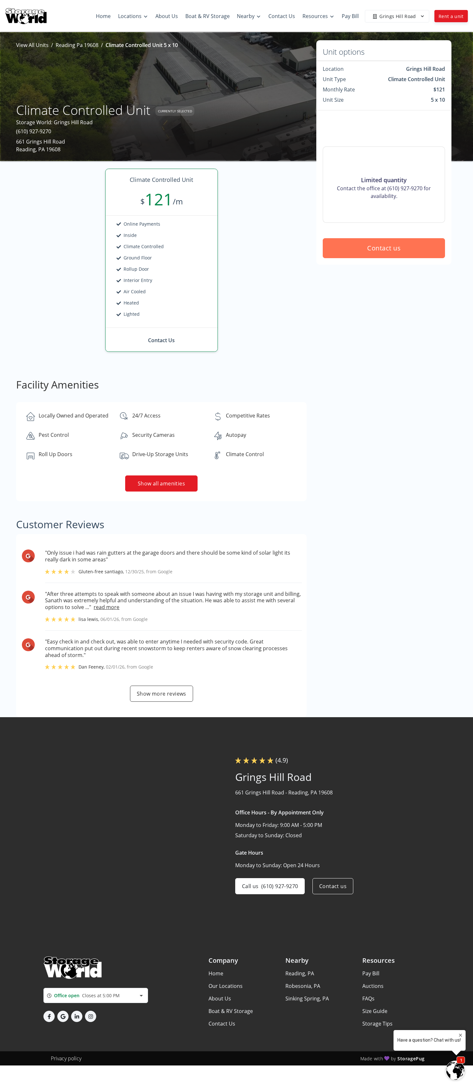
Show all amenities (161, 483)
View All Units (32, 45)
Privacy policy (66, 1058)
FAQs (368, 998)
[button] (49, 1016)
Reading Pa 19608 (77, 45)
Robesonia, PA (302, 986)
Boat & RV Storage (231, 1011)
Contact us (384, 248)
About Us (220, 998)
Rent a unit (451, 16)
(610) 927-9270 (33, 131)
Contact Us (222, 1023)
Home (216, 973)
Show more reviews (161, 693)
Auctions (373, 986)
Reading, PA (299, 973)
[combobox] (95, 995)
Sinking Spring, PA (307, 998)
